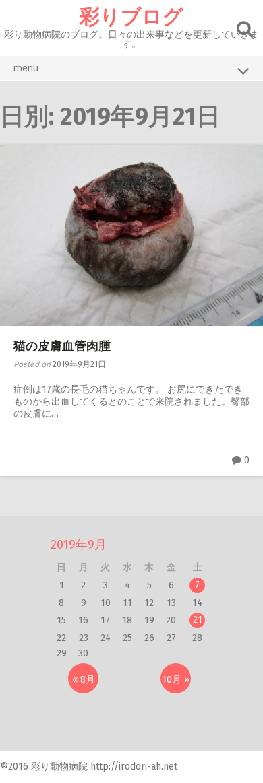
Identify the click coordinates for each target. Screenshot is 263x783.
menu (25, 68)
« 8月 (83, 679)
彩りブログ (131, 17)
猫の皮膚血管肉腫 (62, 346)
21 (197, 619)
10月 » (175, 679)
